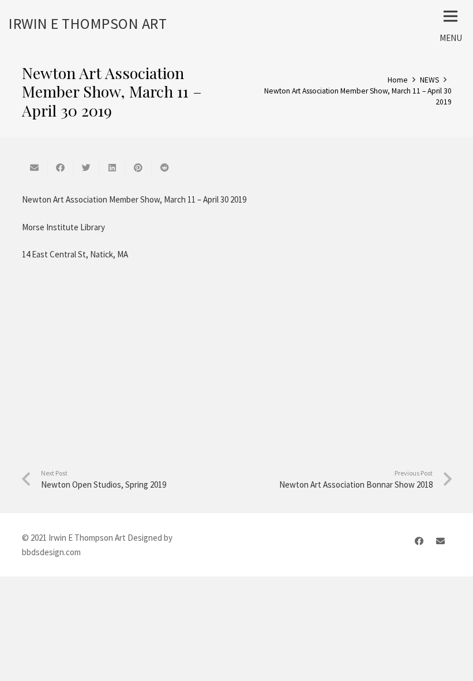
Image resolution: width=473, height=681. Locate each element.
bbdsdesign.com (51, 552)
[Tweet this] (87, 168)
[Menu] (450, 16)
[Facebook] (419, 541)
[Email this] (35, 168)
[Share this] (61, 168)
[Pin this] (139, 168)
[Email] (441, 541)
